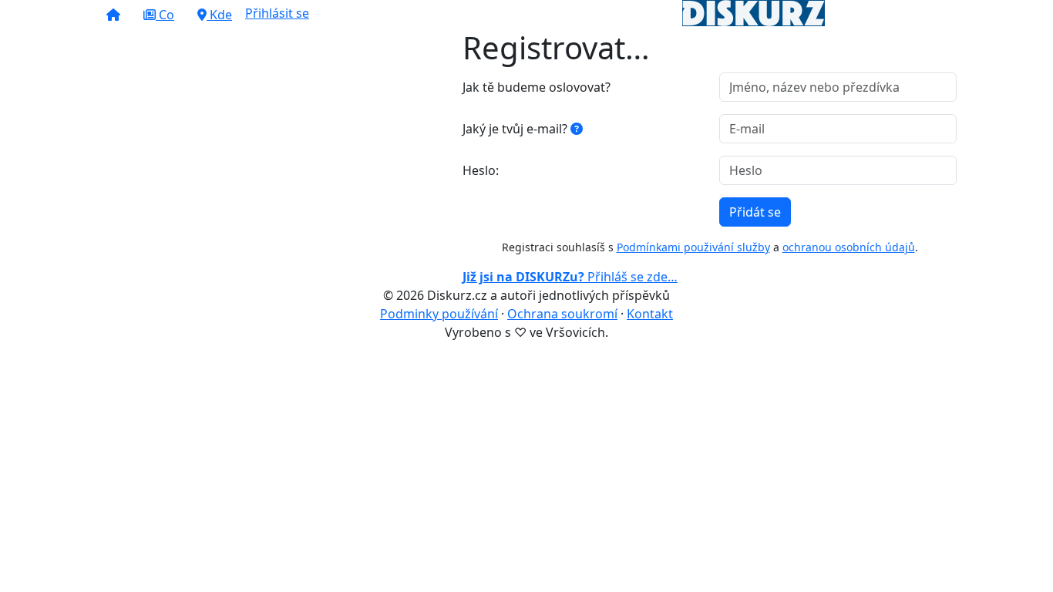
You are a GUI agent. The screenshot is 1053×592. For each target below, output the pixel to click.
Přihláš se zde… (570, 276)
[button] (113, 14)
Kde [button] (219, 14)
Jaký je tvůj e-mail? (516, 128)
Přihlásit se (277, 13)
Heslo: (481, 170)
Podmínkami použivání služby (693, 247)
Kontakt (650, 313)
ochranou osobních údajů (848, 247)
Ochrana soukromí (562, 313)
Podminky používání (439, 313)
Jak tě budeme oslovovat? (537, 87)
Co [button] (165, 14)
